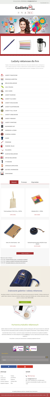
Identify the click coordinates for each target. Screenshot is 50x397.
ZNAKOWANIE (9, 173)
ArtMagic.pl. (27, 334)
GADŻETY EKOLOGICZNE (11, 102)
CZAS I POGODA (9, 87)
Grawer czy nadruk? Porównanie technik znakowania (17, 261)
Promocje (24, 182)
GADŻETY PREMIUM (10, 118)
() (31, 12)
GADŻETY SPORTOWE (10, 122)
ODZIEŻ (7, 138)
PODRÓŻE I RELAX (9, 146)
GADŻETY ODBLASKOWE (11, 114)
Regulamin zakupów (5, 383)
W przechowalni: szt (44, 2)
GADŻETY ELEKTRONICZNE (12, 106)
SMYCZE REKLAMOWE (11, 157)
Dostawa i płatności (5, 381)
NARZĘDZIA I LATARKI (10, 130)
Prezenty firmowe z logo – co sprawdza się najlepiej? (17, 259)
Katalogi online (14, 381)
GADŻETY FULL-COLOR (11, 110)
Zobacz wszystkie (25, 253)
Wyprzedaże (35, 182)
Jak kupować (3, 377)
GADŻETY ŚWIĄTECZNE (11, 75)
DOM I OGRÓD (8, 91)
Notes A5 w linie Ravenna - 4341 (13, 242)
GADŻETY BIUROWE (10, 95)
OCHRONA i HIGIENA (10, 134)
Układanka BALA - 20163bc (37, 211)
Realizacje (13, 379)
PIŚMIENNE (8, 142)
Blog (12, 383)
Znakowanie (3, 379)
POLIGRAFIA (8, 150)
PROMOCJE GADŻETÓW (11, 79)
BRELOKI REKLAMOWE (11, 83)
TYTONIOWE (8, 161)
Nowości (14, 182)
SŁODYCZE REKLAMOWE (11, 154)
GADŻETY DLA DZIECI (10, 99)
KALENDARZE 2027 (10, 126)
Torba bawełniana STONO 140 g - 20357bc (13, 211)
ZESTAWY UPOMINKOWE (11, 169)
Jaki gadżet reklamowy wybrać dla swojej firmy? (16, 262)
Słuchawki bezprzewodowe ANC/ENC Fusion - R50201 (37, 243)
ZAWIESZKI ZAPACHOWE (11, 165)
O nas (2, 375)
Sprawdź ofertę (24, 302)
